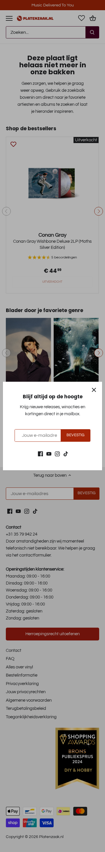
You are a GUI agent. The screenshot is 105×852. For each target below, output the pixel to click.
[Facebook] (40, 453)
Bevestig (75, 435)
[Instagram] (57, 453)
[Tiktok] (65, 453)
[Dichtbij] (94, 389)
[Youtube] (48, 453)
